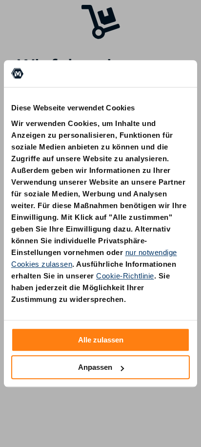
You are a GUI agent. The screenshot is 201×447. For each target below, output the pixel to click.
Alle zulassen (100, 340)
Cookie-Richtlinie (125, 276)
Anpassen (95, 367)
